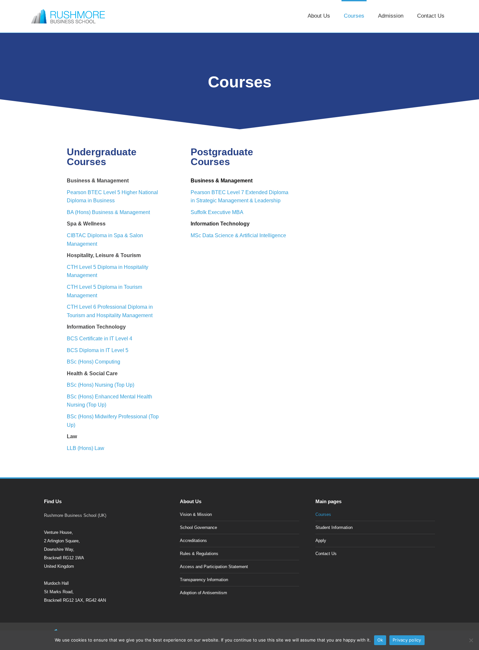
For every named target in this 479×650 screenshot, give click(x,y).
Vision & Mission (196, 514)
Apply (320, 540)
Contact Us (326, 553)
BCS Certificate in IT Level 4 (99, 338)
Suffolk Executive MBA (217, 212)
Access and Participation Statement (214, 566)
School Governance (198, 527)
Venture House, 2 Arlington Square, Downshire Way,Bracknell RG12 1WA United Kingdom (64, 549)
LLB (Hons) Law (85, 448)
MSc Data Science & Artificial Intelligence (238, 235)
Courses (323, 514)
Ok (380, 639)
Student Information (334, 527)
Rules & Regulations (199, 553)
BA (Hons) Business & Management (108, 212)
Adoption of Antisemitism (203, 592)
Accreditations (193, 540)
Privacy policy (407, 639)
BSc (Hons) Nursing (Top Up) (100, 385)
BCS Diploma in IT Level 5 (97, 350)
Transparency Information (204, 579)
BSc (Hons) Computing (93, 361)
